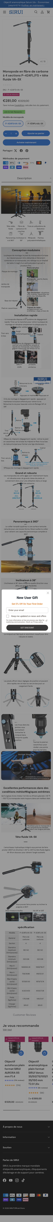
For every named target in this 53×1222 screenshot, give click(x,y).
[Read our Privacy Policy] (46, 620)
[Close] (48, 593)
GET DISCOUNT (27, 628)
